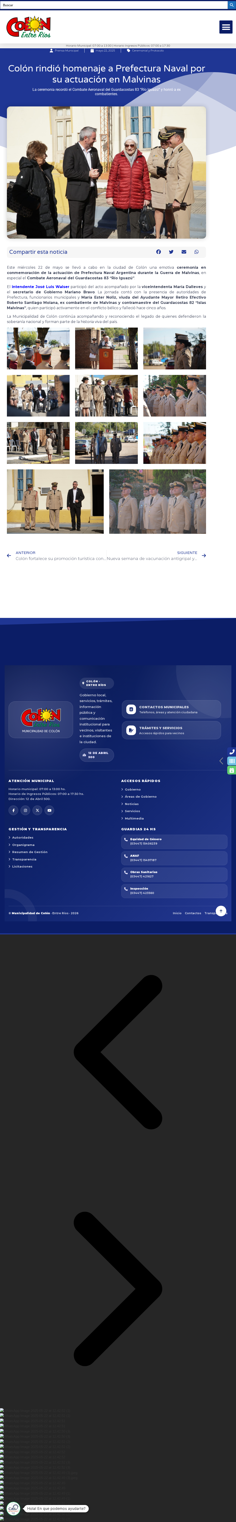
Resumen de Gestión (29, 852)
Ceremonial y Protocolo (148, 50)
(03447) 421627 (141, 876)
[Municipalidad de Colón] (41, 719)
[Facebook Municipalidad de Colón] (13, 810)
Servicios (132, 811)
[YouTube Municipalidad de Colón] (49, 810)
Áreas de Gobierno (141, 796)
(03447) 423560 (142, 893)
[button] (226, 27)
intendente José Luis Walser (40, 287)
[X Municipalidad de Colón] (37, 810)
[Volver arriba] (221, 911)
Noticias (132, 804)
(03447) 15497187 (143, 860)
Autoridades (22, 837)
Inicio (177, 913)
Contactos (193, 913)
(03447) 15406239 (143, 843)
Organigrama (23, 845)
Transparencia (24, 859)
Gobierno (133, 789)
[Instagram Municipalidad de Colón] (25, 810)
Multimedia (134, 818)
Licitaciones (22, 866)
